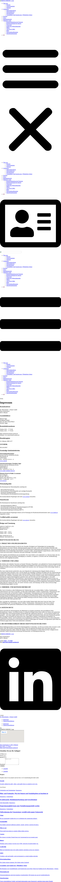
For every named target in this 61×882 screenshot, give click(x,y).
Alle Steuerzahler (4, 802)
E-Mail (2, 754)
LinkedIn (5, 768)
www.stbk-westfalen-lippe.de (7, 470)
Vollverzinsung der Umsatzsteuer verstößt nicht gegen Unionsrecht (21, 812)
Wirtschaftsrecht (10, 12)
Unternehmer (9, 796)
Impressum (6, 719)
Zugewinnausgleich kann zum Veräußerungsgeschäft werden (19, 806)
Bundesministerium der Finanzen (14, 22)
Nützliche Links (7, 20)
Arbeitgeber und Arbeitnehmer (7, 790)
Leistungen (6, 9)
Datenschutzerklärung (8, 721)
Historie (8, 5)
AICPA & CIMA (10, 29)
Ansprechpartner (10, 6)
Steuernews (19, 790)
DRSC (8, 28)
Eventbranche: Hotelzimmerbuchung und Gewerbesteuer (18, 799)
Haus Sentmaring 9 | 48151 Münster (9, 745)
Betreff (2, 757)
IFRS (7, 30)
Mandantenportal (7, 19)
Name (1, 755)
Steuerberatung (10, 13)
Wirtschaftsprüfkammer (12, 32)
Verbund (8, 7)
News (4, 17)
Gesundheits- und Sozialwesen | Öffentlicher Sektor (19, 15)
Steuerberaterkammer (11, 33)
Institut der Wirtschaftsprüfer (13, 26)
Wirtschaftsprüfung (11, 10)
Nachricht (2, 764)
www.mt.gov (3, 480)
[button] (30, 99)
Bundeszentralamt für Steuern (13, 23)
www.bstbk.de (54, 512)
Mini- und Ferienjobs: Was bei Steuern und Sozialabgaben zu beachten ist (24, 793)
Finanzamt (9, 25)
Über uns (5, 3)
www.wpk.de (3, 461)
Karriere (5, 16)
